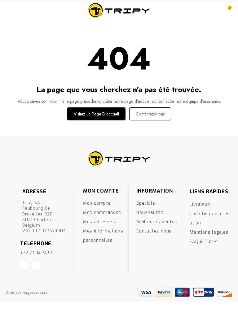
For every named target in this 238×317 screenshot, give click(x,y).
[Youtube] (36, 265)
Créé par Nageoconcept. (27, 293)
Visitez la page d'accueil (96, 114)
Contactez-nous (150, 114)
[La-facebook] (24, 265)
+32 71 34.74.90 (37, 252)
